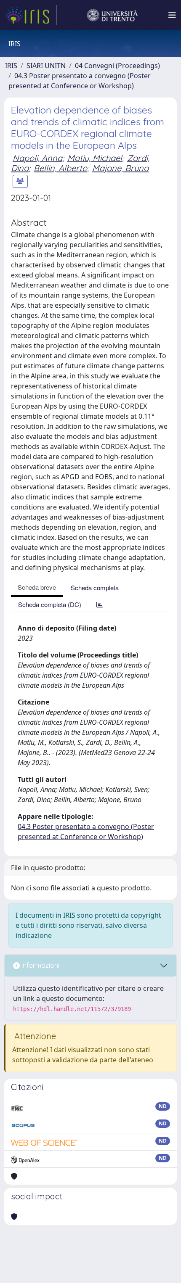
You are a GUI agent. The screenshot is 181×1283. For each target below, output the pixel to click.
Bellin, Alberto (60, 168)
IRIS (11, 65)
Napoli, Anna (37, 158)
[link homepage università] (112, 15)
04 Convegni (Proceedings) (117, 65)
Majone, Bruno (120, 168)
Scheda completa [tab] (95, 587)
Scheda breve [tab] (37, 587)
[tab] (99, 604)
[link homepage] (30, 15)
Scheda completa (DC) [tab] (49, 604)
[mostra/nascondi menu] (172, 15)
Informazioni (39, 965)
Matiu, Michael (94, 158)
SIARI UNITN (46, 65)
